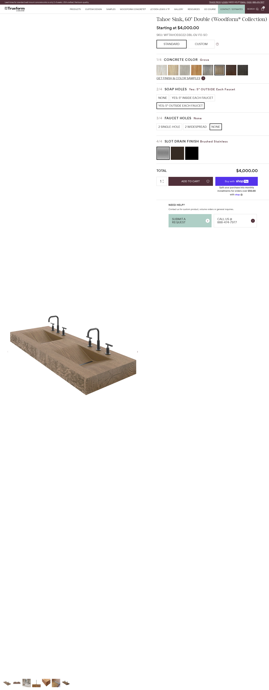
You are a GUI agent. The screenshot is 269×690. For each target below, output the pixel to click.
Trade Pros (215, 2)
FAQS (249, 2)
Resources (194, 9)
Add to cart (190, 181)
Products (75, 9)
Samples (110, 9)
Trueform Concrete (15, 9)
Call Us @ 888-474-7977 (227, 220)
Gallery (178, 9)
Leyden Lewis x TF (160, 9)
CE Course (210, 9)
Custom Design (93, 9)
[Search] (253, 9)
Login (225, 2)
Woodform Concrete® (133, 9)
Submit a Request (179, 220)
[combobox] (253, 9)
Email (243, 2)
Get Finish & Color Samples (178, 78)
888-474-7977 (258, 2)
